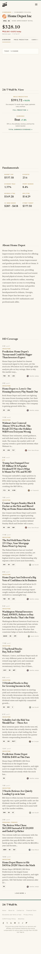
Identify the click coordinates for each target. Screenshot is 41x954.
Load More (20, 893)
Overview (6, 39)
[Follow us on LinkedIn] (11, 923)
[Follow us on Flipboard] (27, 923)
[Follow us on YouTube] (15, 923)
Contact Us (20, 910)
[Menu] (36, 4)
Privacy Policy (28, 914)
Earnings (36, 39)
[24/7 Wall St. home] (4, 4)
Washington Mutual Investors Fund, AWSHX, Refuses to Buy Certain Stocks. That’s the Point (18, 615)
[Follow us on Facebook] (3, 923)
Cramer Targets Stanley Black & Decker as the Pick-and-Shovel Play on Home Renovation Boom (18, 506)
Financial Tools (31, 910)
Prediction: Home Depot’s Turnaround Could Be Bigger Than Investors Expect (17, 355)
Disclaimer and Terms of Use (11, 914)
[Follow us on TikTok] (23, 923)
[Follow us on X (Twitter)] (7, 923)
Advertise (21, 919)
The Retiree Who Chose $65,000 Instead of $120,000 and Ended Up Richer (17, 828)
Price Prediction (21, 39)
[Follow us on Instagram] (19, 923)
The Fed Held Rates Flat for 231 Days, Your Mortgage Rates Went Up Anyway (16, 543)
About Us (11, 910)
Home (4, 910)
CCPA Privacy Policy (9, 919)
